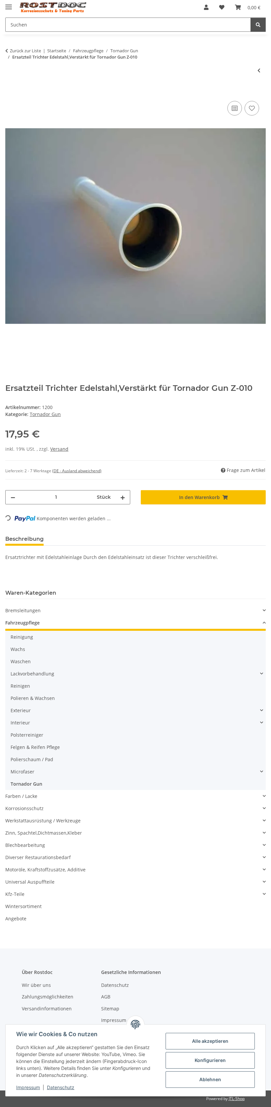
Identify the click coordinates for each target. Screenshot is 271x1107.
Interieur (20, 722)
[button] (206, 7)
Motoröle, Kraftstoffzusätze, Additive (45, 869)
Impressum (28, 1087)
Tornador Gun (45, 414)
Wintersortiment (23, 906)
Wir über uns (36, 985)
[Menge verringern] (13, 497)
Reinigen (20, 686)
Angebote (15, 918)
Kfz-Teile (14, 894)
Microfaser (22, 771)
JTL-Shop (237, 1098)
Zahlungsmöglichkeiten (47, 996)
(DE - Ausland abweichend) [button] (76, 471)
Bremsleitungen (23, 610)
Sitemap (110, 1008)
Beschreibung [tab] (24, 539)
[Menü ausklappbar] (8, 4)
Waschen (21, 661)
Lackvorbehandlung (32, 673)
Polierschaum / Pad (32, 759)
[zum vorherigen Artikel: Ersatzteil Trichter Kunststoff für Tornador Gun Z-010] (259, 70)
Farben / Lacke (21, 796)
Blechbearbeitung (25, 845)
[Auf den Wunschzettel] (252, 108)
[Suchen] (258, 25)
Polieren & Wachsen (33, 698)
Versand (59, 449)
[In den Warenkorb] (10, 92)
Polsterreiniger (27, 735)
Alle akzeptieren (210, 1041)
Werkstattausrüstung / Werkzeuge (43, 820)
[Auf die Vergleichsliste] (234, 108)
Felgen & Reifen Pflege (35, 747)
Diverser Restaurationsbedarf (38, 857)
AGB (105, 996)
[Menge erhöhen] (122, 497)
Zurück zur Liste (25, 51)
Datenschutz (60, 1087)
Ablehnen (210, 1079)
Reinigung (22, 637)
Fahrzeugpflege (22, 623)
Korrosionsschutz (24, 808)
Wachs (18, 649)
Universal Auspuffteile (30, 882)
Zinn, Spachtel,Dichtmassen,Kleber (43, 833)
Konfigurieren (210, 1060)
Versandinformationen (47, 1008)
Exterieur (21, 710)
